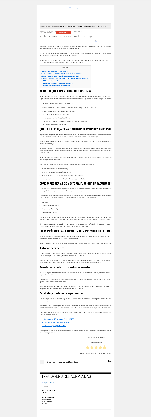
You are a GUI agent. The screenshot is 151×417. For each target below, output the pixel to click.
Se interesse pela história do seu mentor (58, 83)
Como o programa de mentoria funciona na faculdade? (61, 76)
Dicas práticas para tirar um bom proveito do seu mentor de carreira (65, 78)
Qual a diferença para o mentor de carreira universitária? (61, 74)
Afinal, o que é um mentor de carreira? (55, 71)
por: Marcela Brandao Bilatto (74, 31)
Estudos (45, 386)
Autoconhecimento (51, 81)
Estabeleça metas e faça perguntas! (57, 85)
